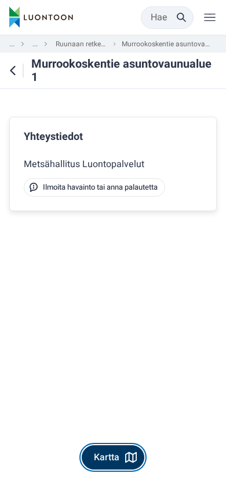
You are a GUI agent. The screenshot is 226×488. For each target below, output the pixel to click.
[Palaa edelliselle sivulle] (12, 70)
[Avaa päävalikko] (210, 17)
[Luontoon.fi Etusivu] (41, 17)
